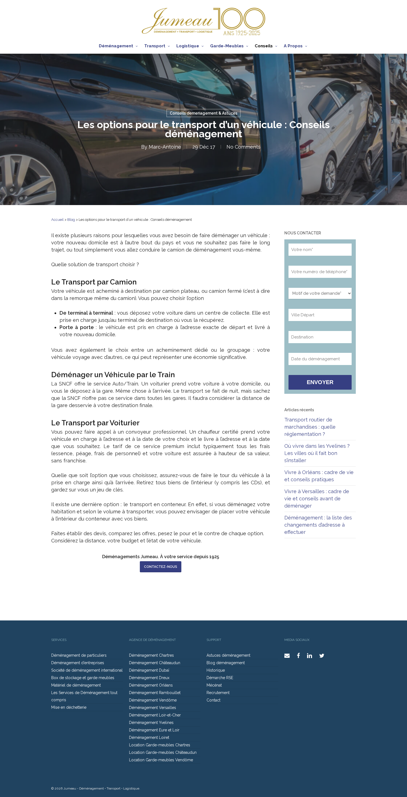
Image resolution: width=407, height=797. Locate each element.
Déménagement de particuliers (79, 655)
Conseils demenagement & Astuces (203, 113)
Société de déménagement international (87, 670)
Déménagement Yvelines (151, 722)
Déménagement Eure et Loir (154, 730)
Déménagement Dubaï (149, 670)
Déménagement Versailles (152, 707)
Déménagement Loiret (149, 737)
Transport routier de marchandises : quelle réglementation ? (310, 427)
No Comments (243, 147)
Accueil (57, 220)
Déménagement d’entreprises (77, 663)
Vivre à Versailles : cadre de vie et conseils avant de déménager (316, 498)
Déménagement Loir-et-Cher (155, 715)
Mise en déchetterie (68, 707)
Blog (71, 220)
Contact (213, 700)
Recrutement (218, 692)
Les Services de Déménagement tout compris (84, 696)
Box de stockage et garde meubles (82, 678)
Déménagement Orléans (151, 685)
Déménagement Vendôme (153, 700)
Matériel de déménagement (76, 685)
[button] (160, 566)
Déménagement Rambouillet (155, 692)
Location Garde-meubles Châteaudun (163, 752)
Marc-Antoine (165, 147)
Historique (216, 670)
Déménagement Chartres (151, 655)
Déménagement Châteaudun (154, 663)
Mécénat (214, 685)
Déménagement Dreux (149, 678)
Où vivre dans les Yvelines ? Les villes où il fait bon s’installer (317, 453)
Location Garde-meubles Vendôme (161, 760)
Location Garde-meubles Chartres (159, 745)
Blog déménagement (226, 663)
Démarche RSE (220, 678)
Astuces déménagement (228, 655)
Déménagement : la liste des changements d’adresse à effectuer (318, 525)
